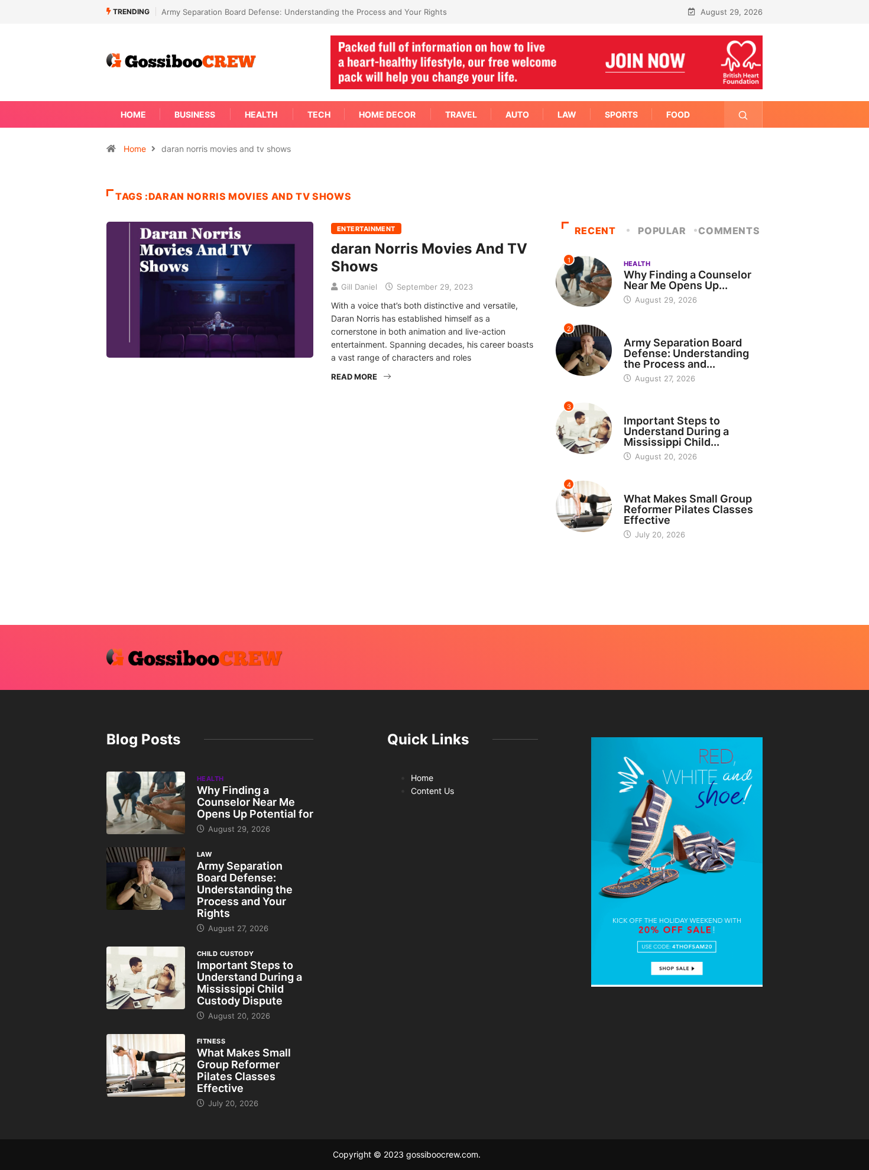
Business (194, 114)
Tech (318, 114)
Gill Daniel (359, 286)
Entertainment (366, 229)
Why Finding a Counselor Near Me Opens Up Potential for (255, 802)
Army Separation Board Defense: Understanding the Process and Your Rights (304, 12)
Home (133, 114)
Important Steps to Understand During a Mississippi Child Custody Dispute (249, 983)
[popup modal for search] (743, 114)
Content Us (432, 791)
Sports (621, 114)
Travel (461, 114)
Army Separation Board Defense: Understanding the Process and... (686, 353)
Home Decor (387, 114)
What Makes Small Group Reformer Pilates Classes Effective (688, 509)
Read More (354, 376)
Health (261, 114)
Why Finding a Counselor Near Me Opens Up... (687, 279)
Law (566, 114)
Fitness (638, 488)
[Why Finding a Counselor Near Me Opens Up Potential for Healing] (145, 803)
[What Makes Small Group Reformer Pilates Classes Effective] (145, 1065)
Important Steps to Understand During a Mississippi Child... (676, 431)
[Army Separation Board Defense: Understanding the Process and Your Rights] (145, 878)
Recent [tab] (595, 230)
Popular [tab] (662, 230)
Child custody (652, 410)
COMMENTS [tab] (729, 230)
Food (678, 114)
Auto (517, 114)
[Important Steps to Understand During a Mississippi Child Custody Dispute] (145, 978)
